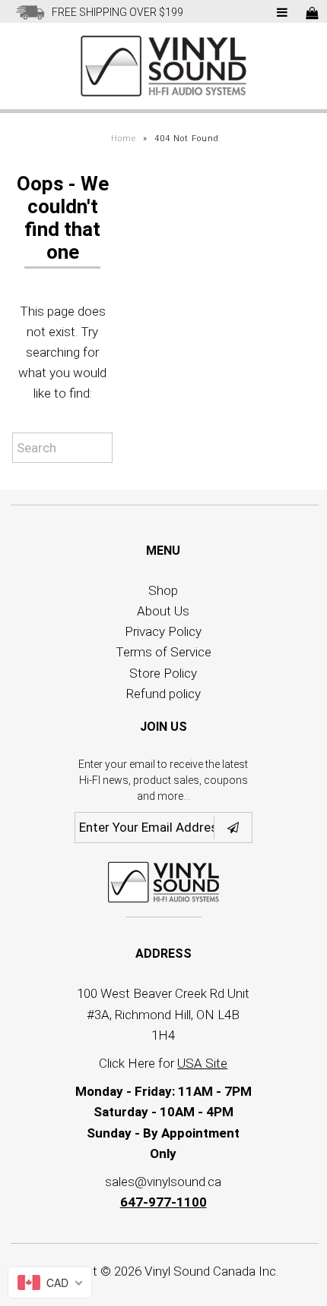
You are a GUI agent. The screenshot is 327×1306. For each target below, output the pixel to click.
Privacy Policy (163, 631)
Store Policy (163, 673)
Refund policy (163, 693)
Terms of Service (163, 651)
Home (123, 138)
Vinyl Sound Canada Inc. (211, 1271)
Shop (163, 590)
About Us (163, 610)
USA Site (202, 1063)
